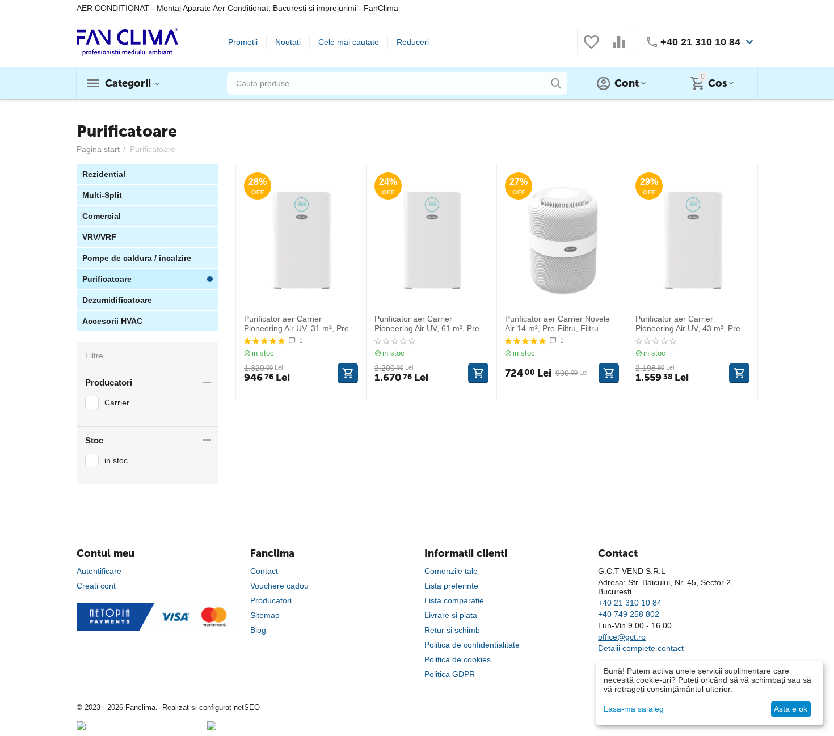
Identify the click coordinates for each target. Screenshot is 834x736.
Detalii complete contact (641, 648)
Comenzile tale (451, 571)
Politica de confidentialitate (472, 644)
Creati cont (96, 585)
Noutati (288, 41)
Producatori (271, 600)
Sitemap (265, 615)
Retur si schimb (452, 630)
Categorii (128, 83)
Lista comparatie (454, 600)
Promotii (243, 41)
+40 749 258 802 (628, 614)
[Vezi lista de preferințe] (591, 48)
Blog (258, 630)
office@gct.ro (622, 636)
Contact (264, 571)
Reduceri (413, 41)
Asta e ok (790, 708)
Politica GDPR (449, 674)
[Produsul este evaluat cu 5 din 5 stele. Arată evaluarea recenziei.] (264, 340)
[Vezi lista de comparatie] (619, 48)
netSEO (247, 707)
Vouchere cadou (279, 585)
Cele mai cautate (348, 41)
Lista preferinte (451, 585)
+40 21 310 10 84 (700, 42)
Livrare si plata (450, 615)
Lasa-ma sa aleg (634, 708)
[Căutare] (556, 83)
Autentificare (99, 571)
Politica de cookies (457, 659)
